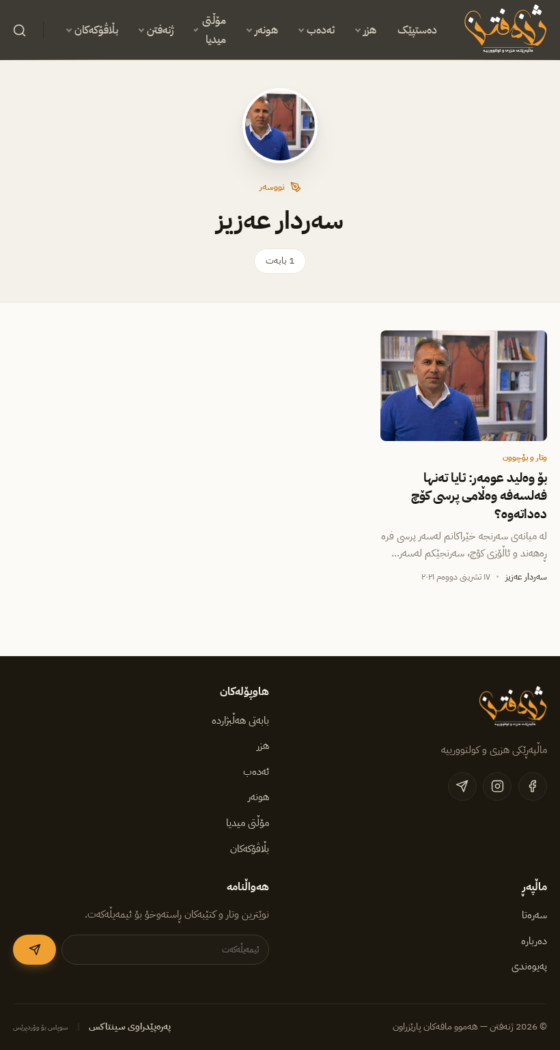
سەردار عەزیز (526, 576)
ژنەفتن (160, 30)
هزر (369, 30)
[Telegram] (462, 786)
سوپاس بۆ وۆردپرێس (40, 1027)
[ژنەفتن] (503, 30)
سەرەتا (534, 914)
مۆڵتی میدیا (214, 30)
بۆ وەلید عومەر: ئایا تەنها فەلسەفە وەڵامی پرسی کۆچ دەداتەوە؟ (479, 496)
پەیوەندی (529, 966)
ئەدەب (321, 30)
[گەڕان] (19, 30)
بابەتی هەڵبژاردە (240, 720)
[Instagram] (497, 786)
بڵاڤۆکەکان (96, 30)
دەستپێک (417, 30)
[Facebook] (532, 786)
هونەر (266, 30)
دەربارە (534, 940)
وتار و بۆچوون (525, 457)
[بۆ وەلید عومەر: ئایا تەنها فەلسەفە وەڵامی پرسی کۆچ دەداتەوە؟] (463, 386)
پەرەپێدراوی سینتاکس (130, 1026)
